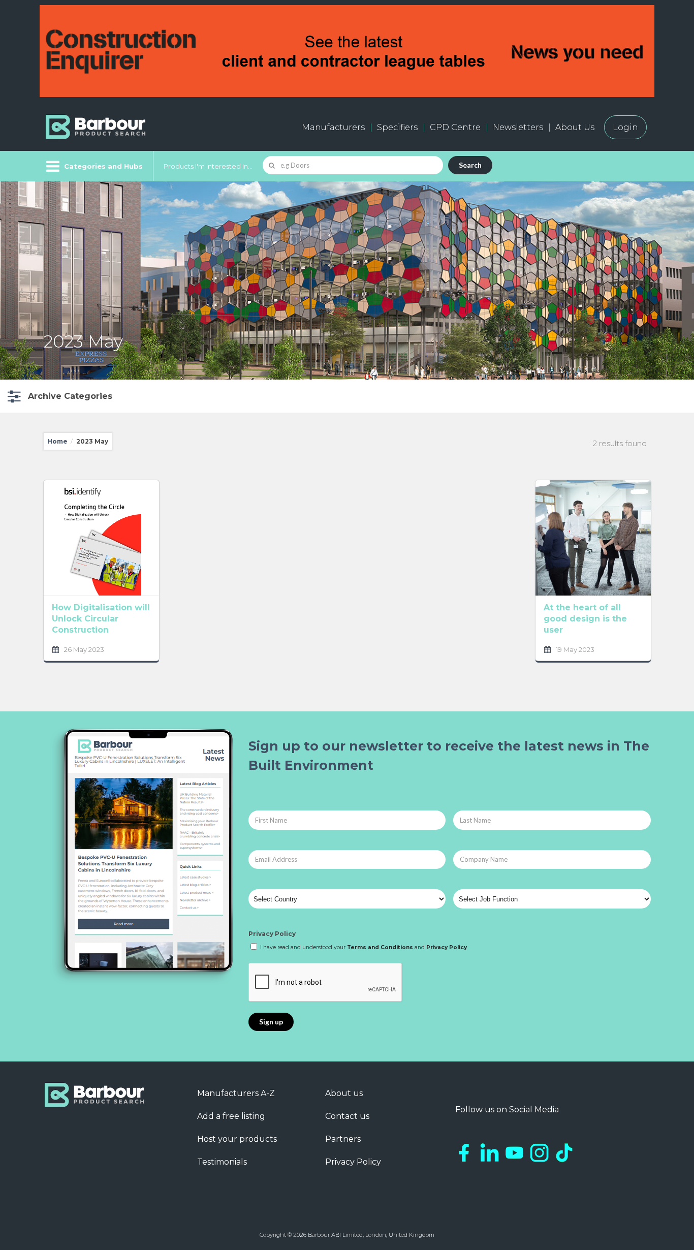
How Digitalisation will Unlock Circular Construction (101, 619)
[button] (58, 396)
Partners (343, 1139)
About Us (574, 127)
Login (625, 127)
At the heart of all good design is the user (585, 619)
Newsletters (518, 127)
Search (470, 165)
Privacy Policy (272, 934)
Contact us (347, 1116)
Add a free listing (231, 1116)
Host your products (237, 1139)
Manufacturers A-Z (236, 1093)
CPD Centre (455, 127)
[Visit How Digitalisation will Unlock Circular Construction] (101, 538)
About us (344, 1093)
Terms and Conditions (380, 947)
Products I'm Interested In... (208, 166)
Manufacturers (333, 127)
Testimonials (222, 1162)
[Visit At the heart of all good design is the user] (593, 538)
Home (57, 441)
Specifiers (397, 127)
